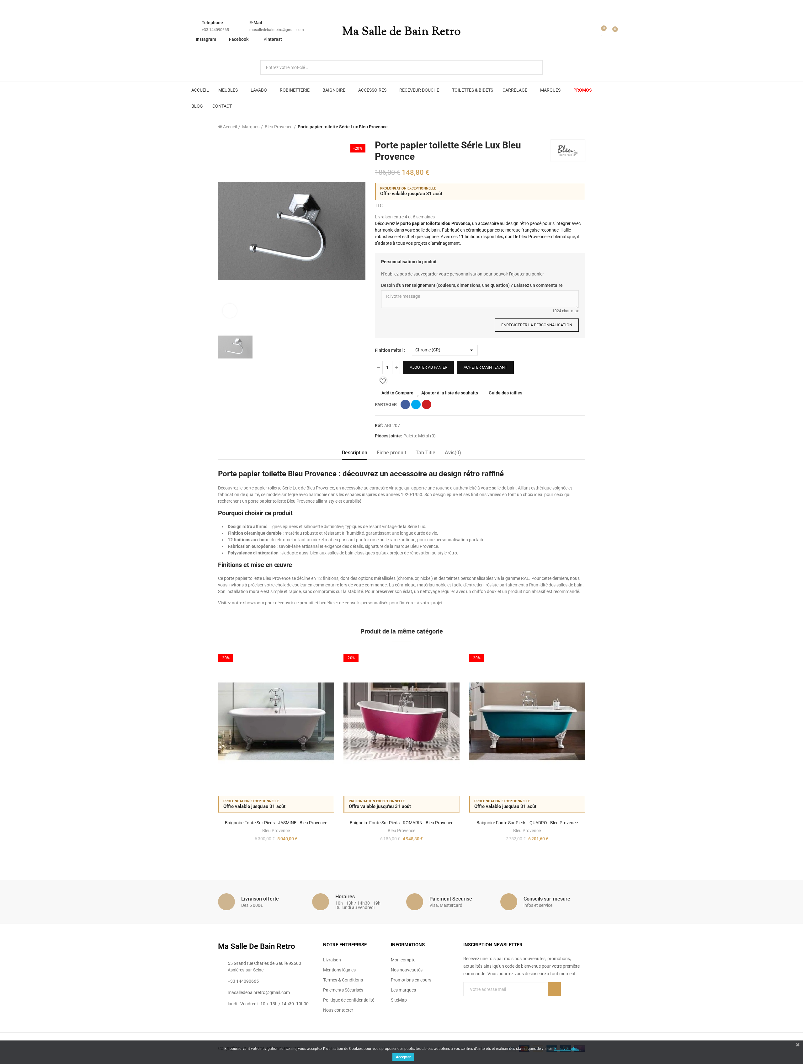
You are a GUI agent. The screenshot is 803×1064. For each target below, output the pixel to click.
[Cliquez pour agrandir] (230, 311)
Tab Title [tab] (425, 453)
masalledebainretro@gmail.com (276, 30)
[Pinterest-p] (478, 1001)
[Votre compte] (592, 32)
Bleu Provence (276, 830)
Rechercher (533, 67)
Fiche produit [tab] (391, 453)
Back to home (572, 127)
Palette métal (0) (419, 435)
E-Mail (255, 22)
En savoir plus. (566, 1048)
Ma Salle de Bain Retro (401, 32)
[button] (201, 754)
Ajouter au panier (428, 367)
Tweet (416, 404)
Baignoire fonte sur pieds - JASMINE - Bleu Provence (276, 822)
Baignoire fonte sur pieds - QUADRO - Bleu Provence (527, 822)
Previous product (564, 127)
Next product (580, 127)
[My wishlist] (601, 32)
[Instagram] (491, 1001)
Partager (405, 404)
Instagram (206, 39)
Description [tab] (354, 453)
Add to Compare (397, 392)
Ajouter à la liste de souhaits (449, 392)
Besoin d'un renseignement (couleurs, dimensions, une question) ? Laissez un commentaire (472, 285)
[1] (554, 989)
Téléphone (212, 22)
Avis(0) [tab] (453, 453)
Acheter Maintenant (485, 367)
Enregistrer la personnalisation (536, 325)
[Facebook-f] (465, 1001)
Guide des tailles (505, 392)
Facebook (238, 39)
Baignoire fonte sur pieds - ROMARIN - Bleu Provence (401, 822)
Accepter (403, 1057)
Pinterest (272, 39)
